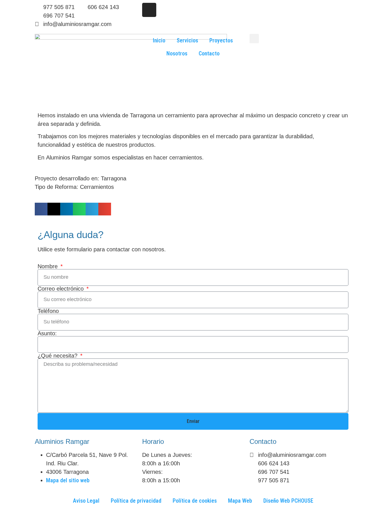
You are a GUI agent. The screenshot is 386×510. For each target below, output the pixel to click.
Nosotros (176, 53)
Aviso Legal (86, 500)
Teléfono (48, 311)
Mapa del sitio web (68, 480)
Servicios (187, 40)
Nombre (48, 266)
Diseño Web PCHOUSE (288, 500)
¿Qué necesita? (58, 355)
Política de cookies (195, 500)
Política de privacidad (136, 500)
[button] (254, 38)
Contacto (209, 53)
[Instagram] (149, 10)
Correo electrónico (61, 288)
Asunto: (47, 333)
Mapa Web (240, 500)
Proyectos (221, 40)
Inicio (159, 40)
